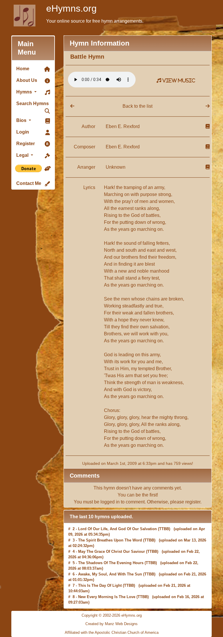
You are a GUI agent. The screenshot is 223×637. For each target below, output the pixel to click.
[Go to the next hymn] (208, 106)
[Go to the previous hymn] (70, 106)
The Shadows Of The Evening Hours (110, 552)
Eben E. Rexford (123, 126)
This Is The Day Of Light (100, 574)
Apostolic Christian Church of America (127, 632)
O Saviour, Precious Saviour (103, 597)
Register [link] (25, 143)
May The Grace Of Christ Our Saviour (111, 540)
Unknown (115, 167)
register (192, 501)
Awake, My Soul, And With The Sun (110, 563)
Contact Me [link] (28, 183)
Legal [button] (23, 155)
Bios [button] (22, 120)
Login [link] (22, 131)
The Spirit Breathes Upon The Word (110, 529)
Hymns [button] (24, 91)
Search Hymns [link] (32, 103)
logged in (110, 501)
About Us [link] (26, 80)
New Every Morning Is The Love (106, 586)
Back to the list (137, 106)
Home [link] (22, 68)
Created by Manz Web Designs (111, 624)
